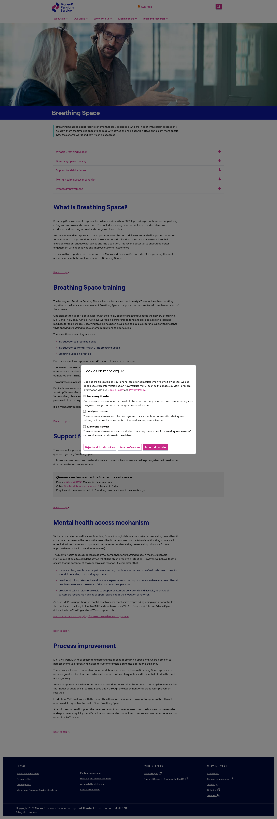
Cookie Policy (116, 389)
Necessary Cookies (98, 396)
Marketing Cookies (98, 426)
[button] (100, 447)
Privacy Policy (137, 389)
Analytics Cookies (97, 411)
